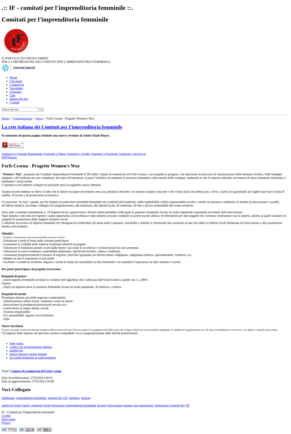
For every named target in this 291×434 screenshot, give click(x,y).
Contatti (14, 102)
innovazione (114, 405)
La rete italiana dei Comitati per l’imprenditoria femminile (62, 126)
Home (13, 77)
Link (12, 95)
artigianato (8, 398)
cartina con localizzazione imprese (31, 347)
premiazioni (161, 405)
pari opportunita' (143, 405)
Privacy (6, 423)
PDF (5, 157)
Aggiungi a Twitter (78, 154)
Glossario (15, 91)
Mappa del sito (19, 99)
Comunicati (17, 84)
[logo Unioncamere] (18, 71)
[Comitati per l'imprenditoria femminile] (17, 54)
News (39, 118)
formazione (58, 405)
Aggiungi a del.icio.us (132, 154)
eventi (46, 405)
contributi (36, 405)
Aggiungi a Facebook (104, 154)
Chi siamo (16, 81)
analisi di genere (12, 405)
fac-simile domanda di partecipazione (33, 357)
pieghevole (16, 350)
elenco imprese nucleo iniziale (28, 354)
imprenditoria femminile (31, 398)
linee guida (16, 343)
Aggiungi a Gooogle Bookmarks (22, 154)
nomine (127, 405)
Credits (6, 415)
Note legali (8, 419)
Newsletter (16, 88)
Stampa (12, 157)
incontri (101, 405)
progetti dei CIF (57, 398)
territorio (74, 398)
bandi (26, 405)
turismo (85, 398)
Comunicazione (22, 118)
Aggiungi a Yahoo (54, 154)
